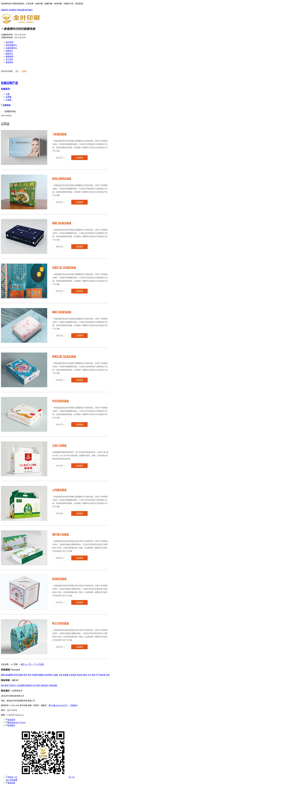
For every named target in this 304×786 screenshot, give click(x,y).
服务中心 (9, 54)
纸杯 (93, 675)
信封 (108, 675)
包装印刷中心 (11, 48)
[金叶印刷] (20, 22)
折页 (29, 675)
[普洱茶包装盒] (24, 609)
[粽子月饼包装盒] (24, 653)
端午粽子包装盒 (60, 534)
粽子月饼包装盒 (60, 623)
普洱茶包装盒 (59, 579)
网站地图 (21, 10)
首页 (17, 71)
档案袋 (41, 675)
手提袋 (35, 675)
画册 (3, 675)
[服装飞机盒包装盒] (24, 253)
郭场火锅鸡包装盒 (61, 178)
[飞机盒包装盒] (24, 164)
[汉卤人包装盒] (24, 475)
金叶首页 (9, 42)
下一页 (37, 664)
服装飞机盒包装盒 (61, 223)
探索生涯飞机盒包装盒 (64, 356)
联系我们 (29, 10)
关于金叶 (9, 59)
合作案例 (21, 685)
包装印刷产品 (9, 82)
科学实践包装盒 (60, 401)
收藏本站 (5, 10)
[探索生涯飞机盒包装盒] (24, 387)
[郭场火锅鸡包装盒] (24, 209)
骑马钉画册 (18, 675)
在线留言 (13, 10)
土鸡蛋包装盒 (59, 490)
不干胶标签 (100, 675)
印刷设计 (9, 51)
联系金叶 (9, 62)
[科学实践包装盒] (24, 431)
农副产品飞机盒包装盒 (64, 267)
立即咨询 (79, 158)
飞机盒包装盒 (59, 134)
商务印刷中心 (11, 45)
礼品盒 (8, 100)
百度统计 (74, 705)
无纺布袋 (48, 675)
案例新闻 (9, 57)
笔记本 (80, 675)
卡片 (89, 675)
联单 (85, 675)
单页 (25, 675)
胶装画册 (9, 675)
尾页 (42, 664)
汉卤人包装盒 (59, 445)
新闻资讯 (29, 685)
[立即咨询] (5, 105)
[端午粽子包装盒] (24, 564)
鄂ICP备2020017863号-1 (58, 705)
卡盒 (8, 94)
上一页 (28, 664)
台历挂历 (72, 675)
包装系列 (5, 89)
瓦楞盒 (24, 71)
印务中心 (13, 685)
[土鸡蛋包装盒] (24, 520)
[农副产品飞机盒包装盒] (24, 298)
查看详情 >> (60, 158)
